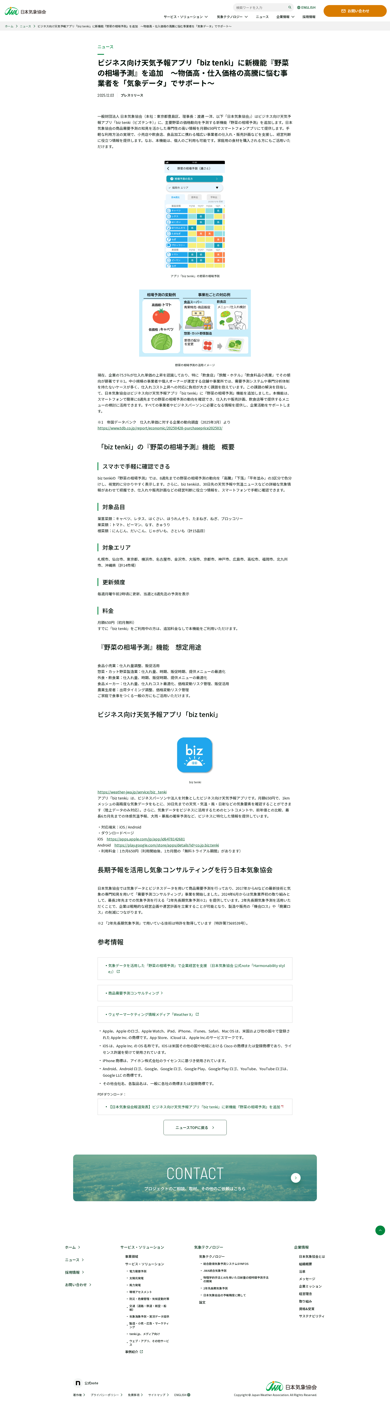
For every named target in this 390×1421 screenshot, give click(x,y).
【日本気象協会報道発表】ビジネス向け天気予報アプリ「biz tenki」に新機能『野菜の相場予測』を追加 (194, 1106)
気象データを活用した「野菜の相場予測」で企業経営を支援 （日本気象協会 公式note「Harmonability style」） (196, 968)
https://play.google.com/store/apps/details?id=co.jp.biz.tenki (166, 845)
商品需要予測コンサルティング (134, 993)
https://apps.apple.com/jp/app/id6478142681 (146, 838)
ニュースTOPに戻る (192, 1127)
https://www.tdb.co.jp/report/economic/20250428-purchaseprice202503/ (160, 427)
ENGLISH (308, 7)
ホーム (9, 26)
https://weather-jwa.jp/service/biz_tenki (132, 791)
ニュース (25, 26)
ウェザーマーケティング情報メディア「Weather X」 (152, 1014)
